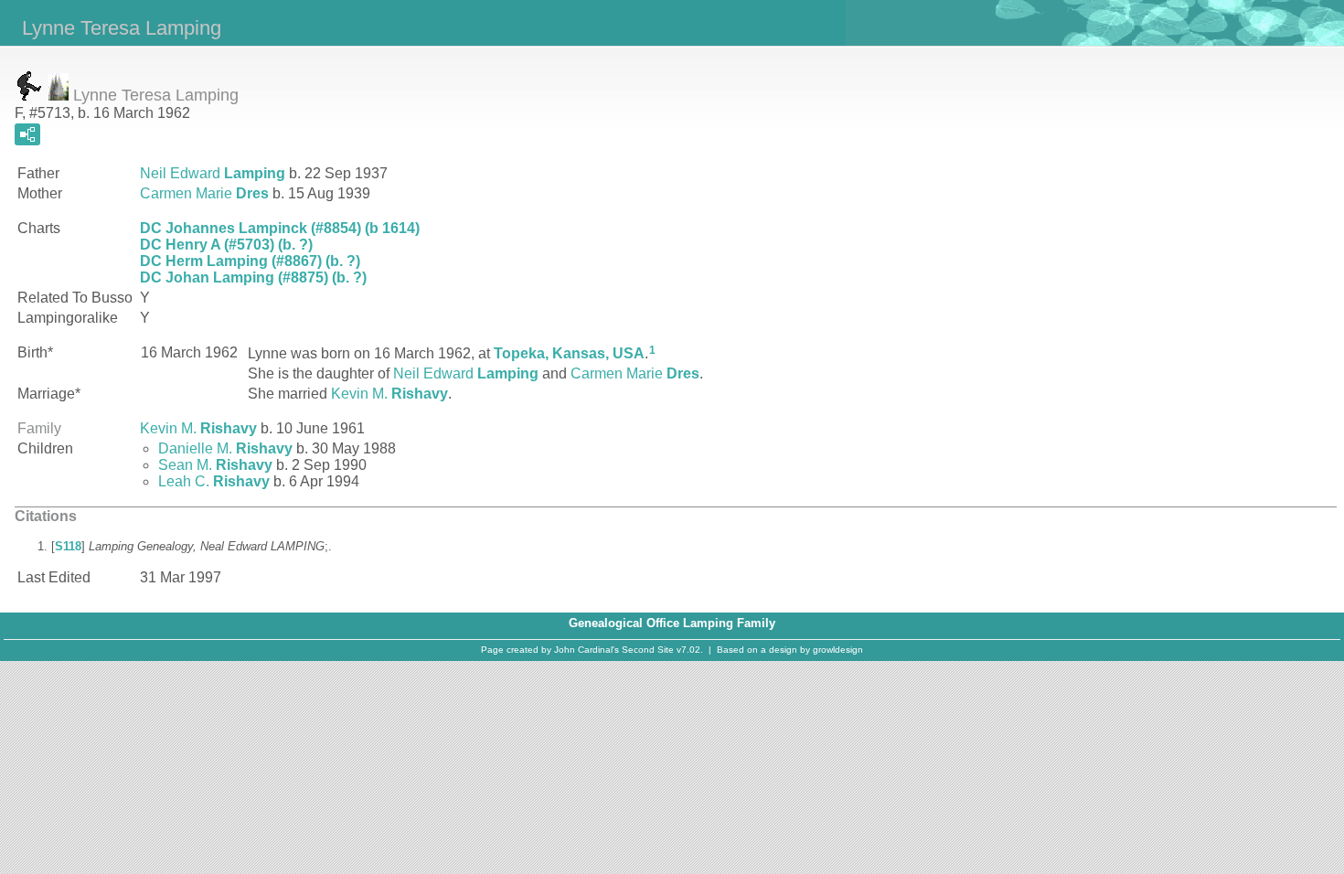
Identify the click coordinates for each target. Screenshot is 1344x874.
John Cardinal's (586, 650)
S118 (68, 546)
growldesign (838, 650)
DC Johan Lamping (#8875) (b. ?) (253, 277)
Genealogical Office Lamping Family (672, 623)
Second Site (648, 650)
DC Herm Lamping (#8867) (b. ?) (250, 261)
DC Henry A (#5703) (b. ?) (226, 244)
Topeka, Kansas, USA (569, 353)
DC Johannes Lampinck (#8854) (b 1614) (280, 228)
